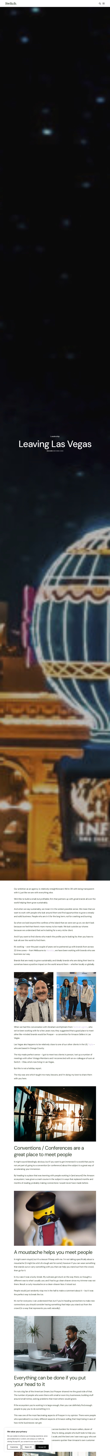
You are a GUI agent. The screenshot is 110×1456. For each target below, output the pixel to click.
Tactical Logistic (80, 1027)
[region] (28, 1440)
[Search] (100, 4)
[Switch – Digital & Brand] (10, 3)
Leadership (55, 436)
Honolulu (50, 950)
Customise (14, 1447)
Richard (50, 451)
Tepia (90, 1044)
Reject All (28, 1447)
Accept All (42, 1447)
